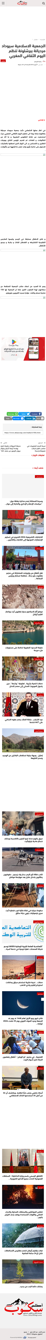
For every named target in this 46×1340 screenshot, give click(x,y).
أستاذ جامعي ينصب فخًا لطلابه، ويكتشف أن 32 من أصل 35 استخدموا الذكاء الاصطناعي (23, 1094)
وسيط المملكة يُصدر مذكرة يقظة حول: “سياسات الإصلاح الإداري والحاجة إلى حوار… (24, 502)
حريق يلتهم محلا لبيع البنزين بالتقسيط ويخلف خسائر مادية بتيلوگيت (23, 839)
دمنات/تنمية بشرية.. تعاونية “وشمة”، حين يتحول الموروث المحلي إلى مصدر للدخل (24, 684)
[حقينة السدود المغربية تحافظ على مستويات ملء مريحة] (23, 632)
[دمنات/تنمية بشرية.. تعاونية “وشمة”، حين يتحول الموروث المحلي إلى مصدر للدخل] (23, 668)
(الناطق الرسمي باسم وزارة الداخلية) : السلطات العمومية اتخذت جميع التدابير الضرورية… (22, 1177)
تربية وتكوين (38, 921)
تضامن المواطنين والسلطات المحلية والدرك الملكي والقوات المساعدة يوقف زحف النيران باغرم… (24, 1214)
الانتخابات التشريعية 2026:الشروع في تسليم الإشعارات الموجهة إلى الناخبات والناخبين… (24, 538)
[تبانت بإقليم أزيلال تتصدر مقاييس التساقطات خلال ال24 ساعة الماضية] (23, 1235)
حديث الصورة (38, 1262)
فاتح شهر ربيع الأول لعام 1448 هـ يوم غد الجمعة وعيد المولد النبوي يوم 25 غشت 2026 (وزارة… (23, 1020)
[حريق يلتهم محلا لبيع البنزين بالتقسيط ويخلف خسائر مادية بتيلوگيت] (23, 823)
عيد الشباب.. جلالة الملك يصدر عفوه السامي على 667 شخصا (24, 720)
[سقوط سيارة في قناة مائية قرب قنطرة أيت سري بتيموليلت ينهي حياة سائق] (23, 895)
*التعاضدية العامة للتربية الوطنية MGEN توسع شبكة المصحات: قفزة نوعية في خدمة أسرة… (23, 947)
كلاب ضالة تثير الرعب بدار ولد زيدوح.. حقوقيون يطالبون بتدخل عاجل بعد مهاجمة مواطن (23, 875)
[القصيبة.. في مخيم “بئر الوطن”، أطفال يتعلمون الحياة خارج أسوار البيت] (23, 1042)
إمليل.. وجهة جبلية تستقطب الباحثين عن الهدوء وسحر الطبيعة (22, 756)
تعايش (3, 60)
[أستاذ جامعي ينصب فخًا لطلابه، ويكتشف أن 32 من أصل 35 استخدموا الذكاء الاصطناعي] (23, 1078)
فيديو (41, 587)
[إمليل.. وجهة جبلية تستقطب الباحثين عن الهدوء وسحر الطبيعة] (23, 740)
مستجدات (39, 476)
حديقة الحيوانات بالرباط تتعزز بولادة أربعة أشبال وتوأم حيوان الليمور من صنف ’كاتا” (11, 448)
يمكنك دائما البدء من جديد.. (31, 1286)
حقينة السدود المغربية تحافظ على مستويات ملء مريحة (24, 648)
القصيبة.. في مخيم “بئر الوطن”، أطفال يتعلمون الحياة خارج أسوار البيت (23, 1058)
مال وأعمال (39, 623)
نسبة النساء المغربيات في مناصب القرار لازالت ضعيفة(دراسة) (36, 448)
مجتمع (40, 885)
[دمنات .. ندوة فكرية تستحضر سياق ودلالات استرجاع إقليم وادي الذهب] (23, 967)
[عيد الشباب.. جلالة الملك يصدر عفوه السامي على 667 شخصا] (23, 704)
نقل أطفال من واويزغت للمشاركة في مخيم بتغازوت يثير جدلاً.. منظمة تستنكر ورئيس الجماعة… (24, 575)
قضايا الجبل (39, 731)
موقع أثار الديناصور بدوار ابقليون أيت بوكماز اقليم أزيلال (24, 612)
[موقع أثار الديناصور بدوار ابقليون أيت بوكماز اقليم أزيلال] (23, 597)
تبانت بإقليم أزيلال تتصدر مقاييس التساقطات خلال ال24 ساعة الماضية (23, 1251)
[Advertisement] (23, 21)
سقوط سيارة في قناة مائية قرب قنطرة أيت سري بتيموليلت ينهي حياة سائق (24, 911)
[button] (36, 414)
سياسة (40, 695)
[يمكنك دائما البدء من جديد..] (23, 1271)
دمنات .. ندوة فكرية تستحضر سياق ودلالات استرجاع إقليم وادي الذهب (24, 983)
